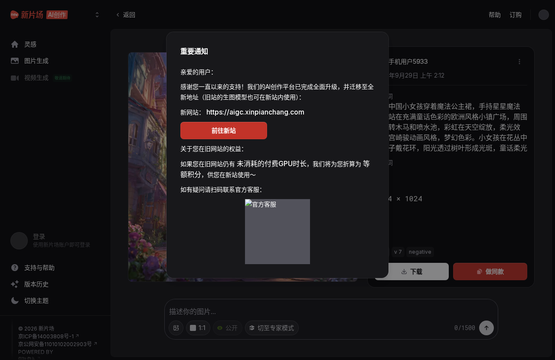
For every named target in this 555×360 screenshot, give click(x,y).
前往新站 (224, 130)
